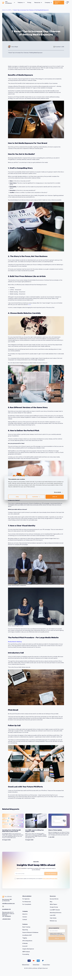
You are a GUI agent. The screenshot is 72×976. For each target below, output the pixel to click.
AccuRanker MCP (27, 935)
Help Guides (53, 918)
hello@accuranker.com (8, 903)
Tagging (24, 938)
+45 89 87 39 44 (6, 919)
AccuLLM (24, 946)
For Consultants (26, 904)
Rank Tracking (26, 927)
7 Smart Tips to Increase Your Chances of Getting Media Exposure (31, 10)
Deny (17, 496)
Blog (51, 901)
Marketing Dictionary (55, 912)
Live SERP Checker (55, 910)
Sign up (57, 938)
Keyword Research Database (30, 932)
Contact (24, 919)
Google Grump (54, 907)
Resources (37, 2)
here (29, 304)
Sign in (68, 2)
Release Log (53, 920)
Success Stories (54, 899)
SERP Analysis (26, 951)
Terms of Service (46, 878)
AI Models (25, 943)
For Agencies (26, 899)
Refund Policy (25, 964)
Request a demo (57, 2)
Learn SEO (52, 915)
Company (47, 2)
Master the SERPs (6, 10)
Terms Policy (36, 964)
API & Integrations (27, 940)
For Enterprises (26, 901)
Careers (24, 917)
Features (20, 2)
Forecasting (25, 954)
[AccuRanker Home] (3, 2)
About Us (24, 914)
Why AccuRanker (8, 2)
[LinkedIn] (3, 906)
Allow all (54, 496)
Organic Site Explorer (28, 949)
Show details (57, 492)
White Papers (53, 904)
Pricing (29, 2)
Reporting (25, 929)
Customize (35, 496)
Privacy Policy (54, 878)
